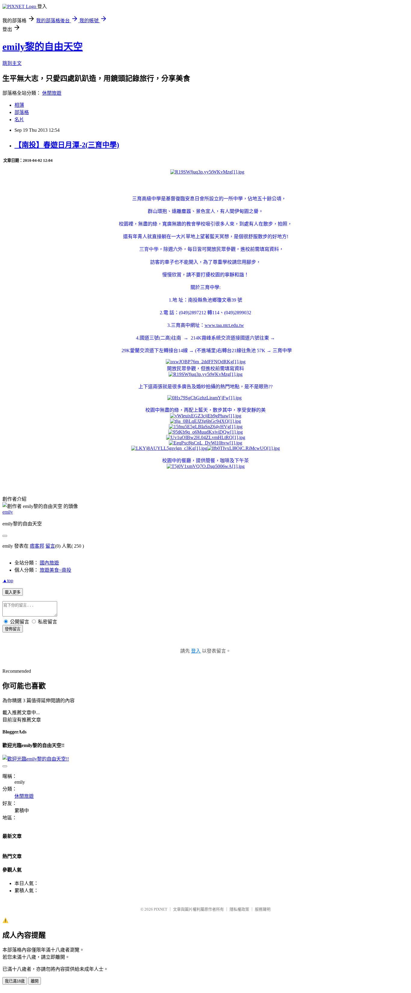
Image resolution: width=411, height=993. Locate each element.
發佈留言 (12, 629)
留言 (50, 546)
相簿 (19, 105)
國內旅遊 (49, 562)
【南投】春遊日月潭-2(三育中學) (66, 145)
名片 (19, 119)
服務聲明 (262, 909)
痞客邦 (37, 546)
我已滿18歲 (15, 981)
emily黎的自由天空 (42, 46)
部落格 (21, 112)
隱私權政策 (239, 909)
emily (7, 512)
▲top (7, 580)
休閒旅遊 (51, 93)
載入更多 (12, 592)
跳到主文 (12, 63)
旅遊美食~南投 (55, 570)
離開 (35, 981)
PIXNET (160, 909)
